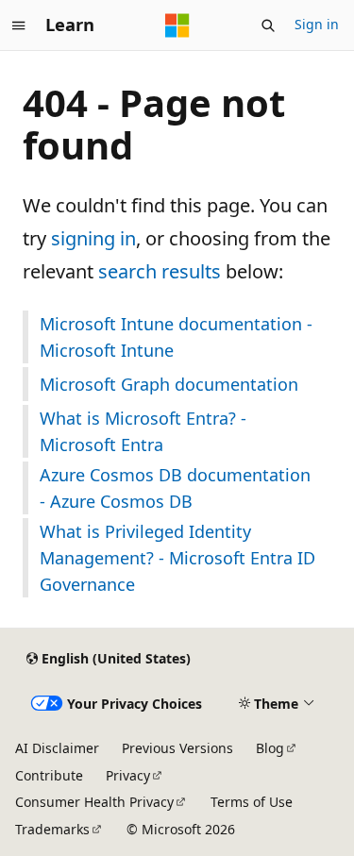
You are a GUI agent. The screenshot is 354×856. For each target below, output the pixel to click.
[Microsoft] (177, 25)
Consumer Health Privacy (94, 802)
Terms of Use (252, 802)
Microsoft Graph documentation (169, 384)
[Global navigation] (19, 25)
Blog (270, 748)
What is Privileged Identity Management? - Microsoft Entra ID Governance (177, 558)
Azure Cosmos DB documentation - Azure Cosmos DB (175, 487)
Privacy (128, 775)
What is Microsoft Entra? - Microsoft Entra (143, 431)
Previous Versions (177, 748)
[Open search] (268, 25)
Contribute (49, 775)
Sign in (317, 24)
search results (159, 271)
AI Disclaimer (57, 748)
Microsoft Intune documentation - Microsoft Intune (176, 336)
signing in (93, 238)
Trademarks (52, 829)
